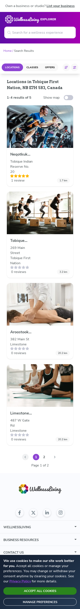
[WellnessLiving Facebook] (19, 512)
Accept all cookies (40, 591)
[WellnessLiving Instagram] (60, 512)
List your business (61, 6)
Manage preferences (40, 602)
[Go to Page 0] (25, 457)
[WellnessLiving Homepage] (40, 489)
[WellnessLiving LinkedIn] (47, 512)
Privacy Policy (20, 581)
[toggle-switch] (68, 97)
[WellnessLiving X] (33, 512)
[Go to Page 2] (55, 457)
